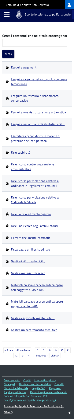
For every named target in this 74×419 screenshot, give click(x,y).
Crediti (27, 380)
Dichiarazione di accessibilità (35, 384)
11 (69, 350)
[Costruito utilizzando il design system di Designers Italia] (70, 413)
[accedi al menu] (7, 14)
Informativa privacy (45, 380)
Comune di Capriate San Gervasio (27, 4)
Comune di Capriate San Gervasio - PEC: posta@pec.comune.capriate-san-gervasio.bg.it (30, 398)
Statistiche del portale (16, 388)
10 (63, 350)
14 (29, 355)
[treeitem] (69, 4)
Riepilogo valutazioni (15, 392)
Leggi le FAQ (38, 388)
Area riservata (12, 380)
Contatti (59, 384)
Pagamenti (55, 388)
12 (17, 355)
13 (23, 355)
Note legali (9, 384)
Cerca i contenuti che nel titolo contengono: (34, 36)
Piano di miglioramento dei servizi (48, 392)
